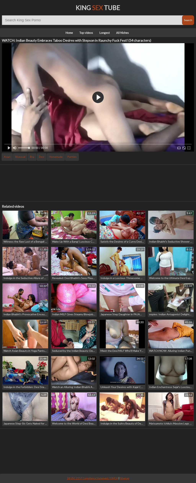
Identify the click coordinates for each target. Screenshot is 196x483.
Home (69, 32)
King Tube (98, 7)
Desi (41, 156)
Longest (104, 32)
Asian (7, 156)
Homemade (56, 156)
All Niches (122, 32)
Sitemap (124, 478)
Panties (72, 156)
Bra (32, 156)
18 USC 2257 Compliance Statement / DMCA (92, 478)
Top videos (86, 32)
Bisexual (20, 156)
